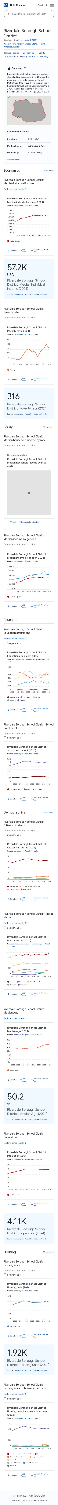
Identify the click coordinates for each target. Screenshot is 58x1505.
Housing (44, 56)
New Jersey (17, 43)
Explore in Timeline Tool (40, 250)
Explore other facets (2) (15, 189)
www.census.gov (14, 159)
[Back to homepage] (6, 5)
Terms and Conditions (21, 1500)
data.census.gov (32, 659)
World (16, 46)
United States (32, 43)
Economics (28, 52)
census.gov (18, 205)
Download (14, 251)
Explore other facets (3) (15, 923)
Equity (42, 52)
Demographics (27, 56)
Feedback (42, 5)
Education (10, 56)
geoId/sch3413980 (29, 40)
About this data (31, 205)
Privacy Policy (40, 1500)
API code (24, 250)
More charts (48, 170)
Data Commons (18, 5)
